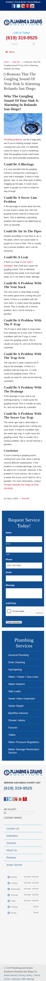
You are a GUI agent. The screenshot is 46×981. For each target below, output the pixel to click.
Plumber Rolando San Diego (17, 485)
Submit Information (14, 622)
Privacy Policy (25, 975)
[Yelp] (28, 7)
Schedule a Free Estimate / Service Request (23, 2)
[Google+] (23, 7)
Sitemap (16, 979)
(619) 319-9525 (21, 37)
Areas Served (10, 975)
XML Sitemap (27, 979)
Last (8, 554)
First (8, 544)
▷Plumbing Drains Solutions (23, 21)
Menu (11, 52)
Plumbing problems (13, 139)
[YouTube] (32, 7)
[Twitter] (18, 7)
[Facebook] (14, 7)
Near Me (25, 498)
